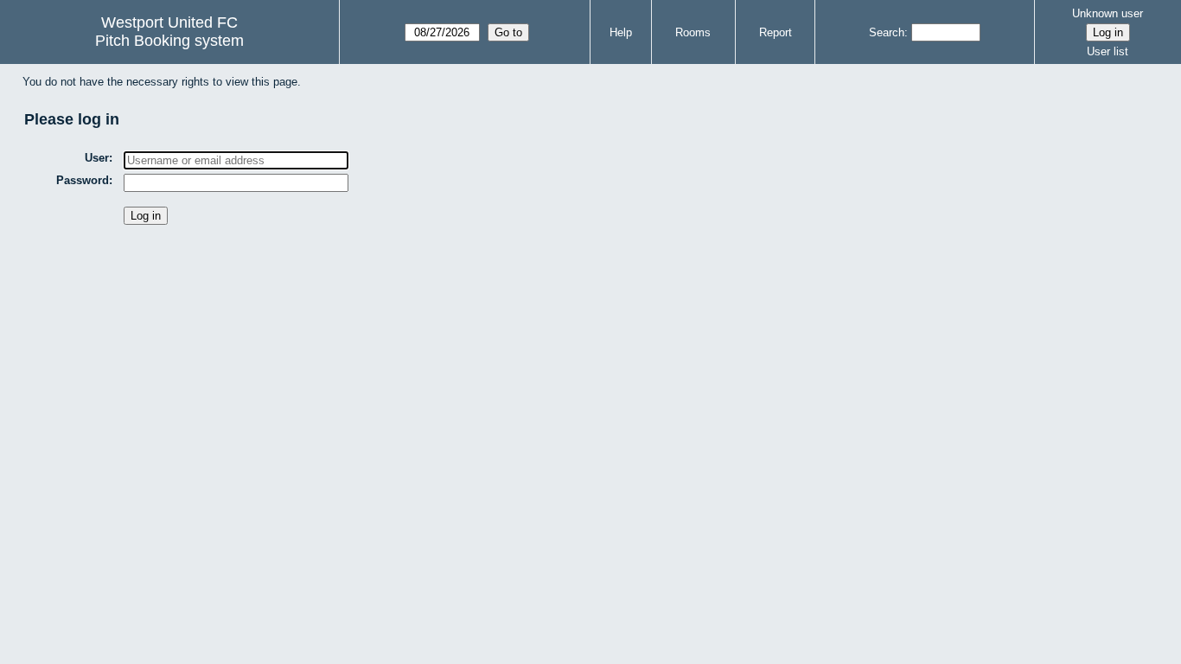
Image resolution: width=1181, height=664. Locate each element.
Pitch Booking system (169, 40)
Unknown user (1107, 13)
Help (621, 32)
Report (775, 32)
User (97, 157)
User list (1107, 51)
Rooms (693, 32)
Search (886, 32)
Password (82, 180)
